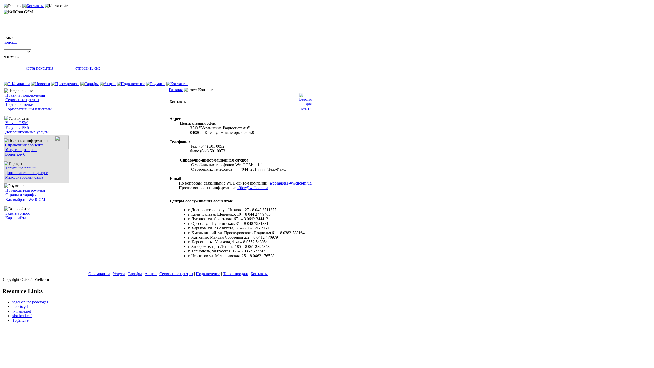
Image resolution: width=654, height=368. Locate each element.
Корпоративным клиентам (28, 109)
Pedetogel (20, 306)
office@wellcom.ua (252, 188)
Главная (176, 90)
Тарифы (135, 274)
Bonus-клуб (15, 154)
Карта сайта (15, 218)
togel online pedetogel (30, 302)
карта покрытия (39, 68)
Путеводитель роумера (25, 190)
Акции (151, 274)
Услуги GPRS (17, 127)
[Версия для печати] (305, 100)
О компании (99, 274)
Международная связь (24, 177)
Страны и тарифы (21, 195)
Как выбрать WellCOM (25, 199)
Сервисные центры (22, 100)
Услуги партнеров (21, 149)
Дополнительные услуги (27, 132)
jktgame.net (21, 311)
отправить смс (87, 68)
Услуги (119, 274)
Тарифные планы (20, 168)
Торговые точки (19, 104)
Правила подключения (25, 95)
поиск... (10, 42)
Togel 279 (20, 320)
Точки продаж (235, 274)
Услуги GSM (16, 123)
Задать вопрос (17, 213)
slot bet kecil (22, 316)
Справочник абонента (24, 145)
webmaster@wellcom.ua (291, 183)
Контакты (259, 274)
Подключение (208, 274)
